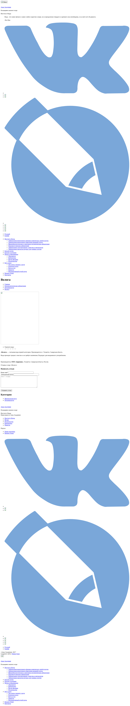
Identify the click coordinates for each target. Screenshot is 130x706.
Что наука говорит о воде (16, 264)
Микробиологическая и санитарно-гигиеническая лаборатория (28, 244)
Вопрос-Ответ (9, 273)
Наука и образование (11, 254)
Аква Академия (6, 7)
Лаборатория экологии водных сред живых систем (24, 249)
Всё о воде (8, 263)
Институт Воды (10, 239)
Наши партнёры (10, 431)
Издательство (12, 261)
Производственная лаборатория (18, 246)
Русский (7, 234)
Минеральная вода (11, 398)
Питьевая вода (9, 400)
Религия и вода (13, 266)
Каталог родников (10, 252)
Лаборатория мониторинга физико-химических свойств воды (28, 240)
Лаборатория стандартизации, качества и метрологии (25, 247)
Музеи (7, 420)
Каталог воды (9, 251)
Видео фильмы (13, 259)
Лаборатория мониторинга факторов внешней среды (25, 242)
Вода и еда (11, 268)
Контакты (8, 275)
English (7, 236)
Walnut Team (16, 654)
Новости (11, 270)
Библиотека (12, 258)
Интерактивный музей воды (17, 271)
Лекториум (12, 256)
